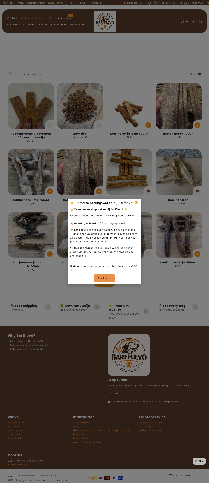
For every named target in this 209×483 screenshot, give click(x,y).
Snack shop (104, 278)
